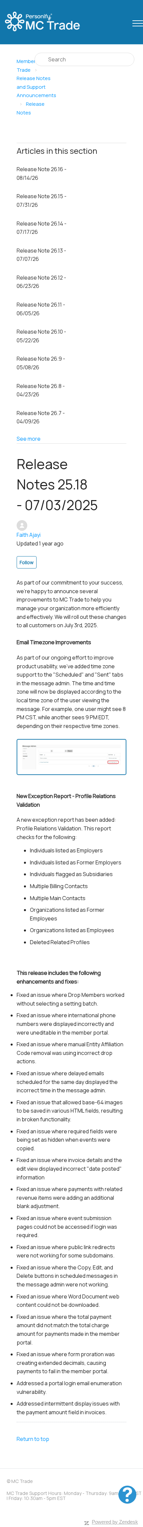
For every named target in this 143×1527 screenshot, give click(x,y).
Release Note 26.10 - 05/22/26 (41, 336)
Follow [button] (27, 562)
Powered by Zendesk (115, 1522)
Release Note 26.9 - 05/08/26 (41, 363)
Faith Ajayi (29, 534)
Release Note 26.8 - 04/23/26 (41, 390)
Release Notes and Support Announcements (36, 87)
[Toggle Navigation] (137, 22)
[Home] (48, 22)
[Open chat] (127, 1495)
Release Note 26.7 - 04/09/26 (41, 417)
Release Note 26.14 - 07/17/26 (42, 228)
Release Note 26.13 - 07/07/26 (41, 255)
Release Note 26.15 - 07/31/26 (42, 201)
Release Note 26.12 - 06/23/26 (41, 282)
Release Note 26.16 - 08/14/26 (42, 173)
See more (29, 438)
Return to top (33, 1439)
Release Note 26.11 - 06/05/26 (41, 309)
